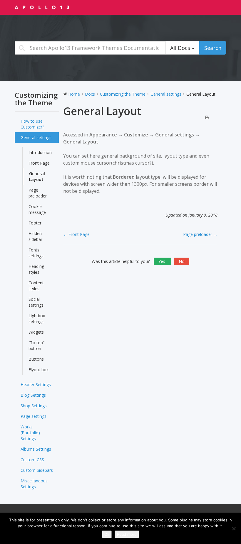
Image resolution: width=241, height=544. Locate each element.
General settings (36, 137)
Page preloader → (200, 234)
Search (212, 47)
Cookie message (37, 209)
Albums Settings (36, 449)
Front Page (39, 163)
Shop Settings (34, 405)
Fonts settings (36, 253)
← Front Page (76, 234)
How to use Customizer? (32, 124)
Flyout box (38, 369)
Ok (106, 534)
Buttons (36, 359)
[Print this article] (207, 118)
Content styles (36, 285)
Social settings (36, 302)
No (182, 261)
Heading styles (36, 269)
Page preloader (38, 193)
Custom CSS (32, 459)
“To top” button (36, 345)
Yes (162, 261)
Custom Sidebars (37, 470)
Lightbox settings (37, 318)
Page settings (33, 416)
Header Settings (36, 384)
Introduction (40, 152)
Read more (127, 534)
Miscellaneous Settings (34, 483)
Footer (35, 223)
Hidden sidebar (35, 236)
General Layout (37, 176)
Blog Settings (33, 395)
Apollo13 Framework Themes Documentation (51, 7)
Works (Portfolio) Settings (30, 432)
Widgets (36, 332)
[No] (234, 528)
